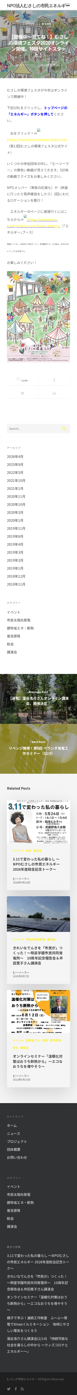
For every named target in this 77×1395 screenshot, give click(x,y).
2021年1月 (15, 488)
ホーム (12, 1125)
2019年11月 (16, 528)
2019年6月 (15, 536)
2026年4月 (15, 456)
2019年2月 (15, 560)
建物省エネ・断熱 (20, 627)
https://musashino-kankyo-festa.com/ (37, 139)
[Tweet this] (22, 392)
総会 (10, 643)
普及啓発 (46, 24)
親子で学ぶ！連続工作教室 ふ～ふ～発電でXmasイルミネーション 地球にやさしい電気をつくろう (38, 1324)
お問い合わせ (17, 1157)
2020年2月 (15, 512)
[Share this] (54, 379)
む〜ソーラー (27, 65)
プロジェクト (17, 1141)
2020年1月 (15, 520)
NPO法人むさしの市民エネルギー (38, 5)
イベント (30, 24)
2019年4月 (15, 544)
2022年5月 (15, 472)
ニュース (13, 1133)
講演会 (12, 651)
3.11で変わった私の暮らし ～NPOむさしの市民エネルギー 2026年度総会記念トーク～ (38, 1262)
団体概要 (13, 1149)
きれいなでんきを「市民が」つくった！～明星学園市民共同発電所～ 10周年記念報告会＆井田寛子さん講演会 (37, 1282)
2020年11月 (16, 496)
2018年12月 (16, 576)
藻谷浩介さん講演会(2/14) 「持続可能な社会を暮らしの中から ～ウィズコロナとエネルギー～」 (37, 1345)
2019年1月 (15, 568)
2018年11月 (16, 584)
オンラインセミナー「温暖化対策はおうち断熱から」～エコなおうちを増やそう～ (37, 1303)
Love (25, 379)
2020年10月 (16, 504)
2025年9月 (15, 464)
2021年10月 (16, 480)
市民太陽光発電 (18, 619)
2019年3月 (15, 552)
